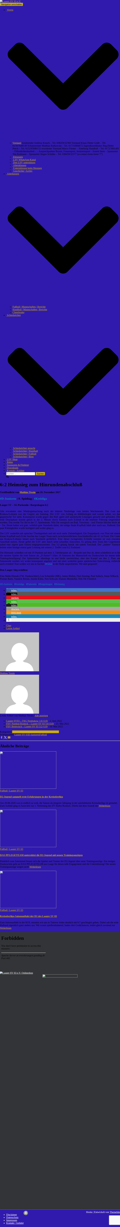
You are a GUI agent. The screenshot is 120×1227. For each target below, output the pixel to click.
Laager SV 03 (21, 734)
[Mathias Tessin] (19, 670)
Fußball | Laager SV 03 (23, 731)
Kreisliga (41, 498)
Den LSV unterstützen (23, 162)
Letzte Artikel (13, 628)
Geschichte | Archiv (22, 171)
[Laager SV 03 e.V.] (10, 1)
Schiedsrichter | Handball (25, 451)
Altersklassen (19, 165)
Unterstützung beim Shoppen (27, 168)
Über (8, 625)
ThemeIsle (115, 1212)
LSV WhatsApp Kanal (24, 159)
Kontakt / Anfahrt (15, 470)
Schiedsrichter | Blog (23, 456)
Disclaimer (11, 1214)
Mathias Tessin (7, 673)
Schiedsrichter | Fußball (24, 453)
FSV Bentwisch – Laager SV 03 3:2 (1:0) (27, 726)
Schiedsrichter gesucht (23, 448)
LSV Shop (12, 459)
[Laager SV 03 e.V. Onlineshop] (16, 973)
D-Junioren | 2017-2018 (47, 731)
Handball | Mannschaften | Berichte (29, 309)
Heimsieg (60, 584)
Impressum (11, 1220)
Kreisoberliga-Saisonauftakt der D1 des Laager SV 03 (28, 916)
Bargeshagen (46, 584)
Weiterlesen (104, 805)
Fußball (43, 734)
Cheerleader (18, 312)
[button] (63, 140)
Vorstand (16, 143)
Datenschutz (12, 1217)
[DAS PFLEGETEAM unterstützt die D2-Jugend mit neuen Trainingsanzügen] (28, 846)
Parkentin (32, 584)
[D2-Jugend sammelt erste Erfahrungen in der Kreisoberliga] (28, 788)
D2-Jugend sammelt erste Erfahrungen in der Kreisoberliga (31, 796)
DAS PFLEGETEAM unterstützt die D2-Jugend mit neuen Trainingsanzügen (41, 855)
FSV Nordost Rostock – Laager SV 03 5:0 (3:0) (30, 723)
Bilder (9, 462)
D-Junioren (9, 498)
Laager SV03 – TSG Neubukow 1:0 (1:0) (27, 721)
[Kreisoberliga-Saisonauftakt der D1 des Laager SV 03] (28, 907)
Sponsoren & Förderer (17, 465)
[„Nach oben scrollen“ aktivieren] (26, 1213)
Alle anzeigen (41, 715)
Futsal (49, 564)
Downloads (12, 467)
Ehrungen (17, 157)
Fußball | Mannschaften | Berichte (29, 306)
